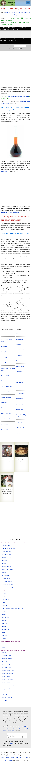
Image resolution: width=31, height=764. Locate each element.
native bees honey (5, 171)
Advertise (3, 760)
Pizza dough (19, 355)
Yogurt (4, 572)
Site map (18, 433)
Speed (4, 626)
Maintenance (19, 377)
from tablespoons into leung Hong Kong (18, 96)
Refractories (5, 700)
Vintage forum (4, 362)
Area (3, 596)
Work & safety (19, 382)
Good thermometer (6, 418)
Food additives (19, 393)
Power (4, 620)
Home (7, 3)
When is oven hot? (21, 350)
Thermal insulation (6, 397)
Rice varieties (6, 664)
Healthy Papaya (20, 398)
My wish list (19, 422)
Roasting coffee (20, 366)
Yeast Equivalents (7, 569)
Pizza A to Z (19, 344)
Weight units (6, 587)
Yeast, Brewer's (6, 676)
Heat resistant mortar (6, 386)
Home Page (4, 333)
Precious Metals (7, 644)
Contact (27, 757)
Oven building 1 (5, 424)
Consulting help (20, 427)
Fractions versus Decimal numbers (12, 608)
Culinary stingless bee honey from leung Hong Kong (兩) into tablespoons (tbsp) (15, 728)
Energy (4, 602)
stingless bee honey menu (17, 12)
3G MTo (18, 388)
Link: (5, 738)
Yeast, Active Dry (7, 673)
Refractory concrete (6, 381)
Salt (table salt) (6, 667)
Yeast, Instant (6, 682)
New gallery (4, 352)
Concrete (4, 694)
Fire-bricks (4, 402)
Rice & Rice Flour (7, 557)
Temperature (6, 575)
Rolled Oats (5, 560)
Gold (3, 647)
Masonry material (7, 697)
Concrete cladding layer (7, 391)
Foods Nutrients (7, 581)
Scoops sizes (6, 578)
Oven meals (4, 357)
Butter (4, 652)
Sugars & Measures (8, 670)
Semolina (5, 563)
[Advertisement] (15, 69)
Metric (4, 614)
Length (4, 611)
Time (3, 632)
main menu (7, 12)
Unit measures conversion (22, 333)
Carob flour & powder (8, 548)
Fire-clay (3, 408)
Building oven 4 (20, 409)
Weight (4, 638)
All (12, 584)
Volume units (6, 584)
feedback (11, 743)
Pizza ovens (4, 346)
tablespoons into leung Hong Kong (10, 212)
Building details (5, 375)
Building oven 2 (5, 429)
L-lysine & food (20, 404)
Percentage (5, 617)
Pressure (4, 623)
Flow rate (5, 605)
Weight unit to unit (7, 688)
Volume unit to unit (8, 685)
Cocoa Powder (6, 655)
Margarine (5, 661)
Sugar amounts (6, 566)
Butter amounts (6, 545)
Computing (5, 599)
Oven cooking (19, 360)
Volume (4, 635)
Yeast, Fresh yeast (7, 679)
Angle (4, 593)
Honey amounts (6, 554)
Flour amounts (6, 551)
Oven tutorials (19, 339)
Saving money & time (6, 413)
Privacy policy (5, 757)
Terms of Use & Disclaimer (17, 757)
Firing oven (19, 371)
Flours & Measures (7, 658)
